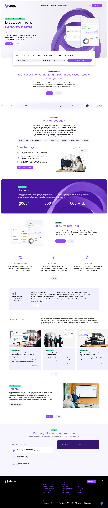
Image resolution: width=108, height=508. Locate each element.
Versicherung (65, 492)
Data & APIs (46, 492)
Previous (33, 305)
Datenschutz (80, 494)
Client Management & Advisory (50, 484)
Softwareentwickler (67, 494)
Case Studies (80, 488)
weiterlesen (34, 365)
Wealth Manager (66, 483)
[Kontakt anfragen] (32, 457)
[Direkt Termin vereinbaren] (32, 450)
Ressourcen (62, 6)
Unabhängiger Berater (67, 488)
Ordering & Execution (48, 486)
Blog (78, 486)
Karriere (79, 484)
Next (37, 305)
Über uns (79, 483)
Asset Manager (66, 484)
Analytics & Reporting (48, 490)
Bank (63, 490)
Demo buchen (91, 481)
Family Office (65, 486)
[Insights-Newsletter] (32, 464)
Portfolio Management (48, 488)
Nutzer (52, 6)
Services (45, 494)
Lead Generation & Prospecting (50, 483)
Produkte (44, 6)
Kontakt (79, 490)
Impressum (79, 492)
